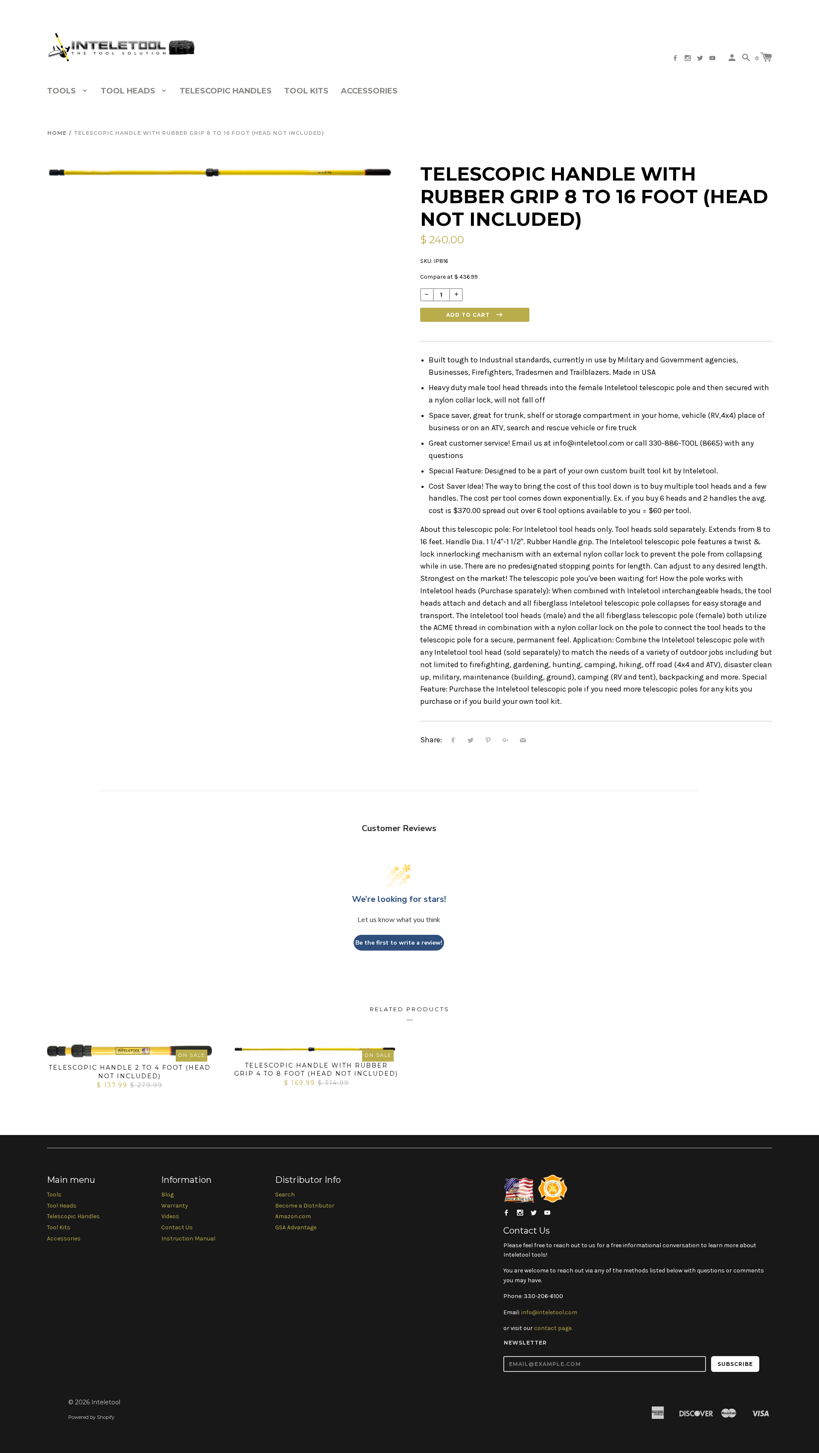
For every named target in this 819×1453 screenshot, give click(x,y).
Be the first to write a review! (398, 943)
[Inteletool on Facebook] (675, 58)
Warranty (174, 1205)
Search (285, 1194)
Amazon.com (293, 1216)
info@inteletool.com (549, 1312)
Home (57, 133)
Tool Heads (61, 1205)
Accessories (369, 91)
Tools (54, 1194)
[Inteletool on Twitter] (700, 58)
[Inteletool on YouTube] (712, 58)
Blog (167, 1194)
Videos (170, 1216)
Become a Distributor (304, 1205)
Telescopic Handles (226, 91)
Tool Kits (306, 91)
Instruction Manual (188, 1238)
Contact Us (177, 1227)
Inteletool (105, 1402)
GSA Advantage (296, 1227)
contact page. (553, 1328)
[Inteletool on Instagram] (688, 58)
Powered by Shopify (91, 1417)
